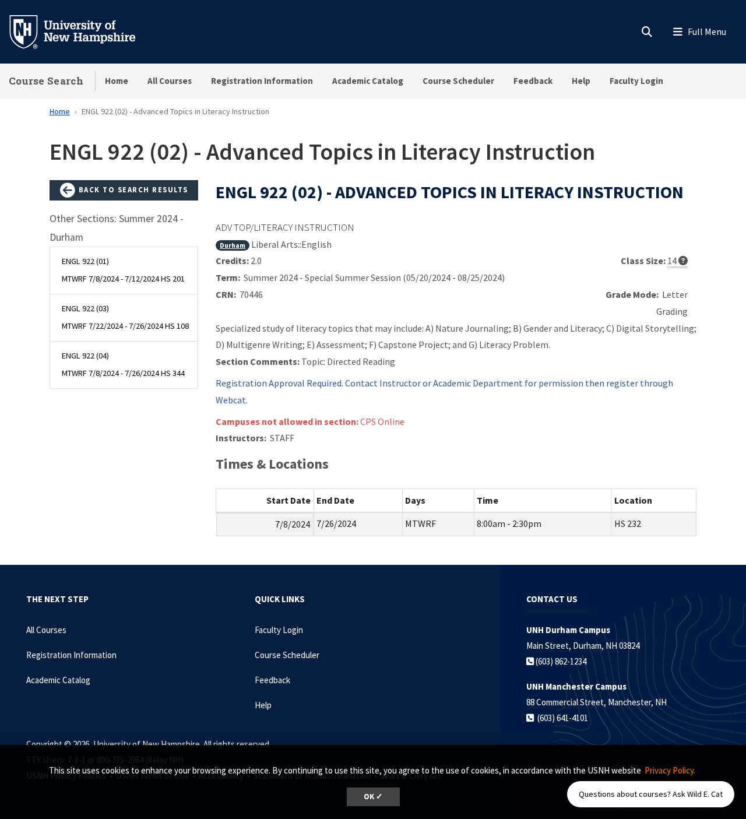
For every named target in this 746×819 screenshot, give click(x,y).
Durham (232, 245)
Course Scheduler (458, 80)
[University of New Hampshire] (81, 31)
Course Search (46, 80)
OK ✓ (373, 797)
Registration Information (262, 80)
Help (581, 80)
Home (116, 80)
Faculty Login (636, 80)
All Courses (169, 80)
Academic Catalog (367, 80)
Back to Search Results (132, 189)
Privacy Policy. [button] (670, 770)
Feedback (533, 80)
